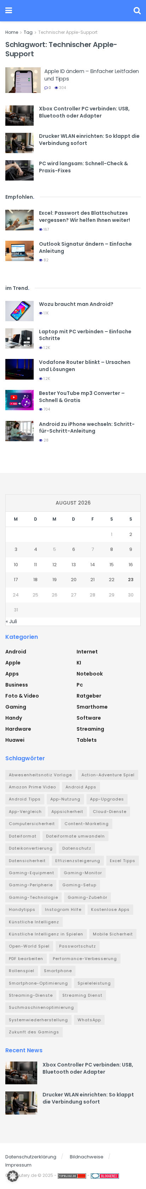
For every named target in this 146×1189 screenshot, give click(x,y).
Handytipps (22, 909)
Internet (87, 651)
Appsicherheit (67, 811)
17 (16, 579)
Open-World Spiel (29, 946)
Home (11, 32)
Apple (13, 662)
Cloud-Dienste (110, 811)
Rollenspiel (21, 971)
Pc (80, 684)
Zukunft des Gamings (34, 1032)
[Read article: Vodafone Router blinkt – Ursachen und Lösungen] (19, 369)
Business (16, 684)
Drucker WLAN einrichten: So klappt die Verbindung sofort (89, 139)
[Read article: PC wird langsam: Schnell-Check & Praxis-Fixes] (19, 170)
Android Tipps (25, 799)
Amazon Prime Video (32, 787)
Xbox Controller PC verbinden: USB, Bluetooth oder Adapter (84, 112)
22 (111, 579)
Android (15, 651)
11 (35, 564)
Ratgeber (89, 695)
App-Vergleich (25, 811)
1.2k (46, 347)
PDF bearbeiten (26, 958)
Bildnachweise (86, 1156)
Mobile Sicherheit (113, 934)
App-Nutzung (65, 799)
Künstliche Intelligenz (34, 922)
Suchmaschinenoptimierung (41, 1007)
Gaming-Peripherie (31, 885)
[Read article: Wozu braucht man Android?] (19, 311)
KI (79, 662)
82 (46, 260)
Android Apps (81, 787)
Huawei (14, 740)
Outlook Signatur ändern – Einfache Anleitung (85, 247)
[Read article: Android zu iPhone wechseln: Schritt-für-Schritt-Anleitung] (19, 431)
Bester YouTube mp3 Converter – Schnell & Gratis (82, 397)
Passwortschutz (77, 946)
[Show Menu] (8, 10)
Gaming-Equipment (31, 873)
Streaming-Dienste (31, 995)
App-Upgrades (107, 799)
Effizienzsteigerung (77, 861)
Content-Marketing (86, 823)
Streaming (90, 728)
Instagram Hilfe (63, 909)
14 (92, 564)
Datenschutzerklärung (30, 1156)
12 (54, 564)
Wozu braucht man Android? (76, 304)
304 (62, 87)
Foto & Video (22, 695)
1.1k (46, 313)
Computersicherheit (32, 823)
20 (74, 579)
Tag (28, 32)
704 (46, 409)
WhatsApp (89, 1020)
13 (74, 564)
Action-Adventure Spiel (108, 775)
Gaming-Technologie (33, 897)
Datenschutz (76, 848)
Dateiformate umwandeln (75, 836)
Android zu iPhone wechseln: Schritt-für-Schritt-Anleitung (87, 428)
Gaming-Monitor (83, 873)
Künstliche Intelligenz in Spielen (46, 934)
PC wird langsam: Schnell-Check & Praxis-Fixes (83, 167)
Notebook (90, 673)
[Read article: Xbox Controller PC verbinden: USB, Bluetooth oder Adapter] (19, 115)
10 (16, 564)
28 (46, 440)
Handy (13, 717)
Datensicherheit (27, 861)
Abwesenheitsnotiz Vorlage (40, 775)
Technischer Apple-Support (67, 32)
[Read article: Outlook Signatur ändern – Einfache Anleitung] (19, 251)
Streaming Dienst (82, 995)
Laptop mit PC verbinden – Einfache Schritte (85, 335)
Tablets (87, 740)
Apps (12, 673)
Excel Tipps (122, 861)
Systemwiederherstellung (38, 1020)
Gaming (15, 706)
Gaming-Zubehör (87, 897)
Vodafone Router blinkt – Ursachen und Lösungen (84, 366)
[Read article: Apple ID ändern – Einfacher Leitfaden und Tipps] (23, 80)
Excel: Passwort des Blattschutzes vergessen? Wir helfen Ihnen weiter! (84, 216)
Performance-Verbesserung (85, 958)
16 (131, 564)
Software (89, 717)
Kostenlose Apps (110, 909)
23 (131, 579)
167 (46, 229)
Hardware (18, 728)
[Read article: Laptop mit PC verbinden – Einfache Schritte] (19, 338)
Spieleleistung (94, 983)
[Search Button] (137, 10)
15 (112, 564)
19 (54, 579)
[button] (13, 1176)
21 (92, 579)
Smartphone (58, 971)
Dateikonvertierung (31, 848)
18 (35, 579)
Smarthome (92, 706)
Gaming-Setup (79, 885)
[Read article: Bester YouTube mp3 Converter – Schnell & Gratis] (19, 400)
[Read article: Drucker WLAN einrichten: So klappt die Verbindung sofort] (19, 143)
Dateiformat (22, 836)
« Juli (11, 621)
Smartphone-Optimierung (38, 983)
